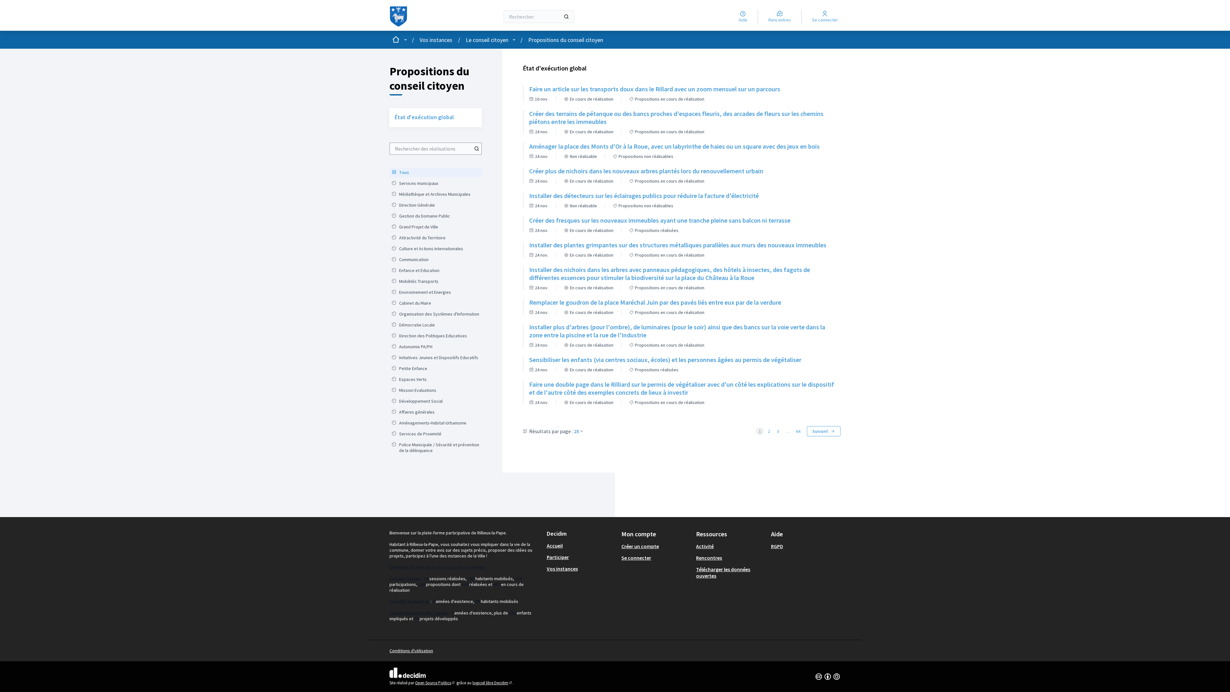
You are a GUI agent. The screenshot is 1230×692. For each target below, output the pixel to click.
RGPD (777, 546)
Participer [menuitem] (558, 557)
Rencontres (709, 558)
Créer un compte (640, 546)
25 (576, 431)
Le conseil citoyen (487, 40)
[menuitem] (436, 172)
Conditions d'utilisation (411, 651)
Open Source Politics (435, 683)
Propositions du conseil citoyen (565, 40)
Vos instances (436, 40)
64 (798, 431)
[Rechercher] (566, 17)
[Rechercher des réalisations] (476, 148)
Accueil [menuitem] (555, 545)
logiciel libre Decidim (492, 683)
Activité (705, 546)
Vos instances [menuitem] (562, 568)
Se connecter (636, 558)
